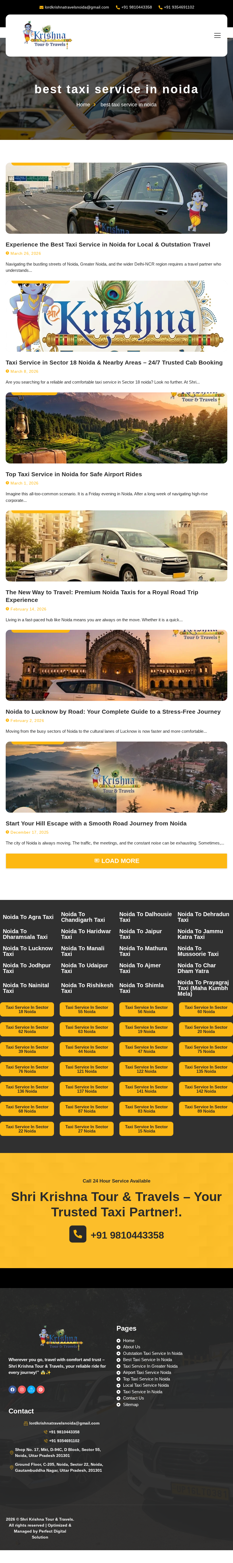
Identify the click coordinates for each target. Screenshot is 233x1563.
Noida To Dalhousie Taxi (145, 917)
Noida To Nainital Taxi (26, 988)
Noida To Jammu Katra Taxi (200, 934)
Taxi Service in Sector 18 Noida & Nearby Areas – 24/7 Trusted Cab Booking (114, 362)
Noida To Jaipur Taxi (140, 934)
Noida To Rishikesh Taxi (87, 988)
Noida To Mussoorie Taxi (198, 951)
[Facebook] (12, 1390)
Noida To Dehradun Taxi (203, 917)
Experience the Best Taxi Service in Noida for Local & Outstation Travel (108, 244)
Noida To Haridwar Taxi (86, 934)
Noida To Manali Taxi (83, 951)
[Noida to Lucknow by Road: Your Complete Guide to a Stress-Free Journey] (116, 665)
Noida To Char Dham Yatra (197, 968)
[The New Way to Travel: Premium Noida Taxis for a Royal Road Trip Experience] (116, 545)
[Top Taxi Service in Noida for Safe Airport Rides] (116, 427)
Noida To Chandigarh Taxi (83, 917)
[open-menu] (217, 35)
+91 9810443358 (127, 1235)
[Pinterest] (41, 1390)
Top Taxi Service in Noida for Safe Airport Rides (74, 474)
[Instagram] (22, 1390)
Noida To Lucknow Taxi (28, 951)
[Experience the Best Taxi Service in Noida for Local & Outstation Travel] (116, 198)
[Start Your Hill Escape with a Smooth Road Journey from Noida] (116, 777)
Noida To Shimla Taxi (141, 988)
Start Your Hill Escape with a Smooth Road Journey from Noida (96, 823)
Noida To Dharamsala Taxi (25, 934)
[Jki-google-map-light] (31, 1390)
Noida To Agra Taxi (28, 917)
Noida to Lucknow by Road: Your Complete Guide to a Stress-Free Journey (113, 711)
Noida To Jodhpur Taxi (27, 968)
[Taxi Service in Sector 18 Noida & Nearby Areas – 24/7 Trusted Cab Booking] (116, 316)
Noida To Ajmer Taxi (140, 968)
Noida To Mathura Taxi (143, 951)
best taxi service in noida (116, 89)
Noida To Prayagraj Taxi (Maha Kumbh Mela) (203, 988)
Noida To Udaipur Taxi (84, 968)
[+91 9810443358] (77, 1234)
